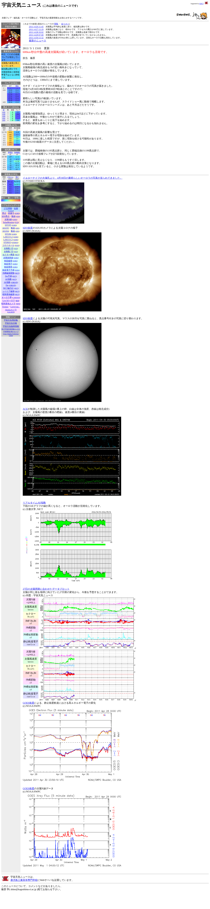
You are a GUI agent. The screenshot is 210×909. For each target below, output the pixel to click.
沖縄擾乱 (17, 152)
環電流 (10, 152)
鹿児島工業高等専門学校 (24, 880)
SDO (18, 216)
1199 (3, 114)
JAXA (17, 270)
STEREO (15, 242)
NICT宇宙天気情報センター (10, 329)
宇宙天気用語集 (11, 320)
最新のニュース (37, 40)
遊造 (17, 301)
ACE (15, 248)
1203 (3, 120)
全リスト (65, 24)
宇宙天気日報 (11, 323)
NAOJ (17, 245)
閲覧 (56, 24)
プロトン (10, 177)
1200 (3, 116)
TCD (16, 222)
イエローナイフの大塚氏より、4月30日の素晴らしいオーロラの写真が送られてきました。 (72, 178)
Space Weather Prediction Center (11, 334)
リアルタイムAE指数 (34, 502)
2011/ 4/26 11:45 (36, 26)
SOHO (17, 213)
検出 (17, 86)
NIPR (18, 304)
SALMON (11, 312)
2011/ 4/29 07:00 (36, 35)
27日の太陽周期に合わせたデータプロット (46, 589)
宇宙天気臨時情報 (11, 326)
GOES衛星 (28, 703)
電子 (17, 177)
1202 (3, 118)
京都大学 (14, 282)
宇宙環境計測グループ (11, 331)
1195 (3, 112)
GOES (15, 219)
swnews (10, 211)
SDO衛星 (28, 228)
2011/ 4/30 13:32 (36, 38)
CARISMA (16, 297)
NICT (17, 255)
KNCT (201, 3)
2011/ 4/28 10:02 (36, 32)
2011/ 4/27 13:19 (36, 29)
